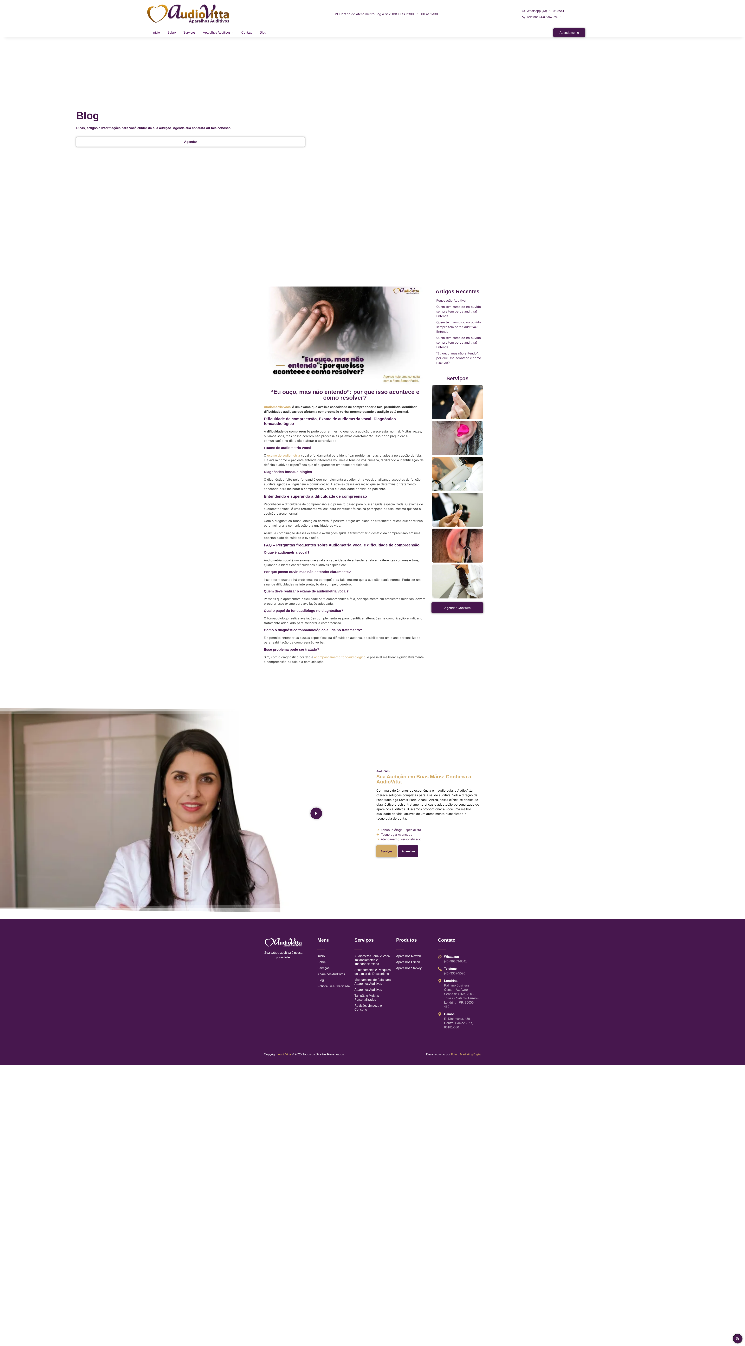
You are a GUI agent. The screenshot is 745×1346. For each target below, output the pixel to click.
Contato (246, 32)
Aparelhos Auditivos (216, 32)
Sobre (171, 32)
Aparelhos (409, 851)
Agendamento (569, 32)
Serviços (189, 32)
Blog (263, 32)
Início (156, 32)
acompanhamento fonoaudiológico (340, 657)
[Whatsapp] (737, 1338)
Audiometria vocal (277, 407)
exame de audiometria (283, 455)
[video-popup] (316, 813)
